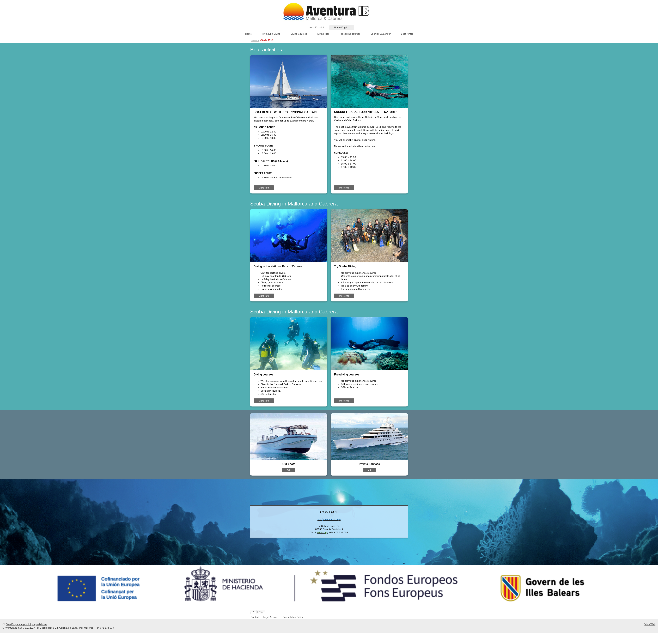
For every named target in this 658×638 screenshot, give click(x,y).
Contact (255, 617)
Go (288, 469)
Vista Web (649, 624)
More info (264, 187)
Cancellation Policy (293, 617)
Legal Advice (270, 617)
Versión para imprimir (18, 624)
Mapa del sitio (39, 624)
